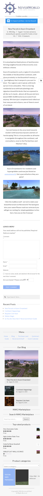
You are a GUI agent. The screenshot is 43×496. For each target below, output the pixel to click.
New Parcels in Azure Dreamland (16, 308)
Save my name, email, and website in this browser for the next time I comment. (21, 275)
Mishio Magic (9, 316)
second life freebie (27, 34)
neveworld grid (10, 34)
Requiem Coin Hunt (11, 313)
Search (26, 419)
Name (5, 262)
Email (5, 266)
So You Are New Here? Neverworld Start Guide (21, 319)
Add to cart (28, 478)
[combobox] (21, 465)
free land (26, 32)
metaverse (32, 32)
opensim (17, 34)
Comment (6, 237)
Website (5, 270)
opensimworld (10, 174)
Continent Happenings (12, 311)
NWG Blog (12, 32)
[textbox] (21, 466)
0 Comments (26, 36)
